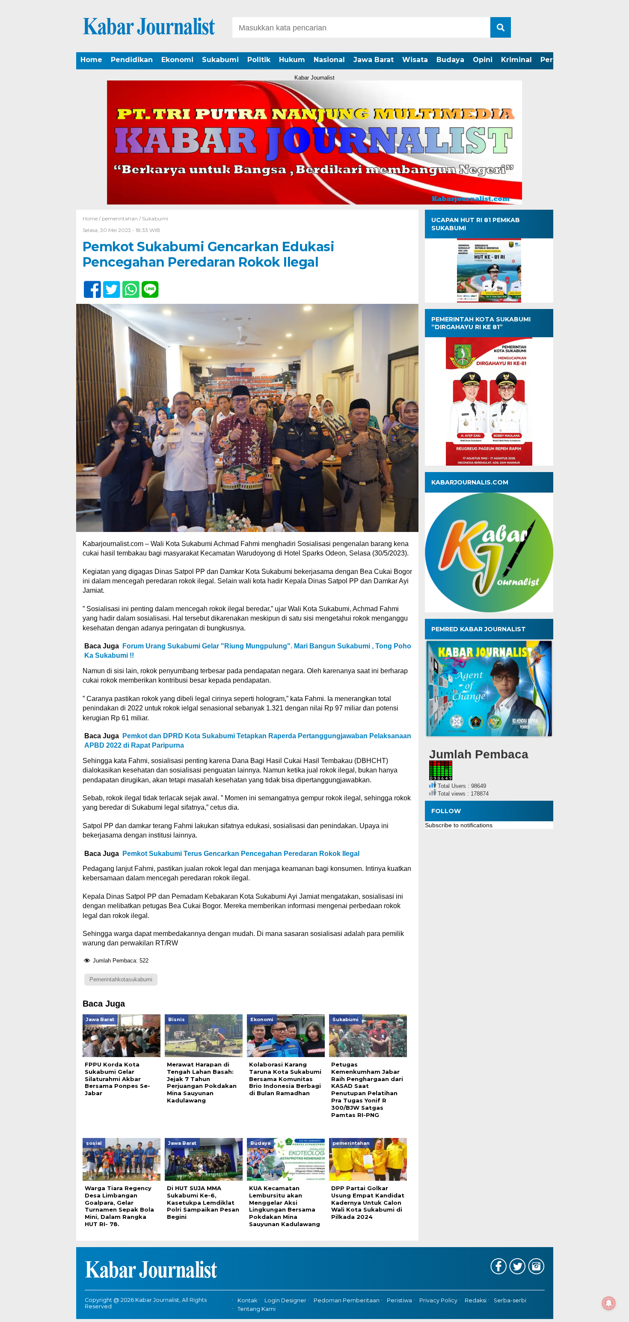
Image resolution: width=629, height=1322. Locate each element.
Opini (483, 60)
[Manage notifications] (609, 1303)
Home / (92, 218)
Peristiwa (399, 1300)
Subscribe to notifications (459, 825)
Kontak (247, 1300)
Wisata (415, 60)
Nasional (329, 60)
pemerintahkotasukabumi (120, 979)
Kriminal (516, 60)
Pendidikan (132, 60)
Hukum (292, 60)
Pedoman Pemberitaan (347, 1300)
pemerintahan (120, 218)
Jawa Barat (373, 60)
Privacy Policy (438, 1300)
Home (91, 60)
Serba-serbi (510, 1300)
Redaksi (476, 1300)
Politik (258, 60)
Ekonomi (177, 60)
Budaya (450, 60)
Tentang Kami (256, 1309)
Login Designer (285, 1300)
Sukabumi (220, 60)
